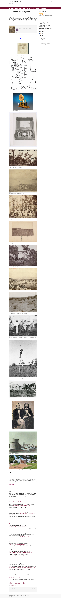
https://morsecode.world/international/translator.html (17, 544)
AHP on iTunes (43, 8)
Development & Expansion (45, 39)
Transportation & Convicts (45, 45)
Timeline (20, 8)
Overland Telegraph (13, 585)
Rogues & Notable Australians (45, 43)
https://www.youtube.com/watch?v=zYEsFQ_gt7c (17, 582)
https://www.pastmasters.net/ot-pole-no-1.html (16, 555)
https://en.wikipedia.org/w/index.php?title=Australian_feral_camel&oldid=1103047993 (22, 567)
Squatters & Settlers (44, 44)
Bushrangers (43, 38)
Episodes (16, 8)
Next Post (30, 589)
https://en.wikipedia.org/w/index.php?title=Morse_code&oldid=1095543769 (20, 552)
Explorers (42, 40)
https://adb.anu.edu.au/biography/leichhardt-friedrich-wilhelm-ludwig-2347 (20, 536)
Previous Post (16, 589)
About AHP (12, 8)
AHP (15, 13)
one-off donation (27, 40)
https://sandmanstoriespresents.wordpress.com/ (28, 481)
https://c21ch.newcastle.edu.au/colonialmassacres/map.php (18, 526)
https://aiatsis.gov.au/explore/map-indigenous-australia (21, 505)
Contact (24, 8)
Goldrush (42, 42)
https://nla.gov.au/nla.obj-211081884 (14, 541)
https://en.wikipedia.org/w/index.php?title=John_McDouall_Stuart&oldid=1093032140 (22, 570)
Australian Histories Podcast (15, 2)
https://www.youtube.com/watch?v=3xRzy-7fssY (17, 583)
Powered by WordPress (22, 595)
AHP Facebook (38, 8)
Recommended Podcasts (31, 8)
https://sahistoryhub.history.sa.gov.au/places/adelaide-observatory (19, 501)
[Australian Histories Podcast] (9, 8)
